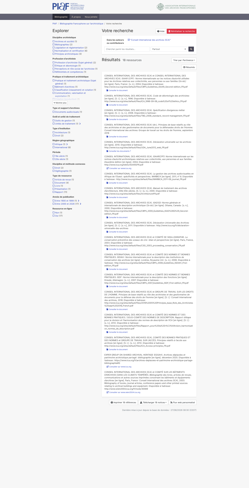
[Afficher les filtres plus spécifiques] (80, 123)
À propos (76, 17)
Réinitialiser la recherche (182, 31)
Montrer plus (60, 103)
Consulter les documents (119, 151)
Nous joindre (91, 17)
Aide (161, 31)
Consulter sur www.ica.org (120, 168)
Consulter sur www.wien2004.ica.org (124, 392)
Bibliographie (61, 17)
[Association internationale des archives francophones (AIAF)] (176, 7)
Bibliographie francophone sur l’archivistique (81, 23)
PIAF (55, 23)
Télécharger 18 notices (153, 402)
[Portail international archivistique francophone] (69, 7)
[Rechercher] (191, 49)
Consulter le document (118, 90)
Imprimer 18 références (124, 402)
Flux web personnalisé (183, 402)
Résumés (190, 67)
